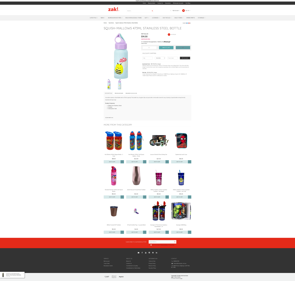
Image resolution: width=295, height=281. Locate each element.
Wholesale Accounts (178, 3)
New (102, 18)
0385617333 (176, 261)
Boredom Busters (115, 18)
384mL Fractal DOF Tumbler (114, 225)
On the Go (167, 18)
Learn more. (144, 43)
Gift (146, 18)
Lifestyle (93, 18)
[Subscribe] (174, 242)
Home (144, 3)
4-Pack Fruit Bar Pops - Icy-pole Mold (136, 225)
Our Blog (188, 3)
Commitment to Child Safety (133, 268)
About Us (128, 261)
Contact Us (160, 3)
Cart (187, 10)
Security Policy (152, 268)
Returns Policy (152, 265)
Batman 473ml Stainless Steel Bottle (13, 275)
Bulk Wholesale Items (134, 18)
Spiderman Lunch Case (181, 154)
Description (108, 93)
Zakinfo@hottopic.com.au (179, 263)
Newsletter (168, 3)
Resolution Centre (108, 265)
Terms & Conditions (164, 244)
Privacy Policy (172, 244)
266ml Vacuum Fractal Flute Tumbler (136, 189)
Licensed (155, 18)
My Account (175, 10)
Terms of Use (152, 261)
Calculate (185, 58)
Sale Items (178, 18)
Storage (201, 18)
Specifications (119, 93)
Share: (184, 23)
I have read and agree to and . (163, 244)
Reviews (128, 93)
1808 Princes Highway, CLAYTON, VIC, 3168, (180, 266)
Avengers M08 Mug (181, 225)
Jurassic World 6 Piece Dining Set (158, 154)
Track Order (107, 263)
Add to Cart (166, 47)
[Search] (152, 10)
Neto (181, 278)
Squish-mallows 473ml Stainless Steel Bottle (126, 23)
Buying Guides (151, 3)
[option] (121, 56)
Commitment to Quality (132, 265)
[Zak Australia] (114, 9)
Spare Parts (190, 18)
